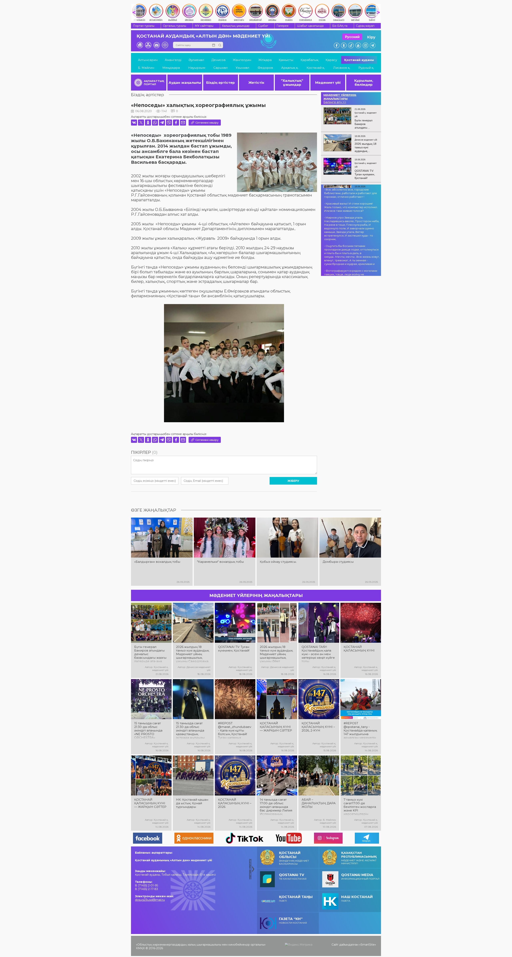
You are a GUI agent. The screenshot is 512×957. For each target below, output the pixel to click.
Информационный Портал (360, 876)
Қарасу (331, 60)
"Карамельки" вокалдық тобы (220, 562)
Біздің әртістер (147, 94)
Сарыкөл (220, 68)
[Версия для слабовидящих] (165, 45)
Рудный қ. (366, 68)
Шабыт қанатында (310, 26)
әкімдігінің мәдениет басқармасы (294, 858)
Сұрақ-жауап (365, 26)
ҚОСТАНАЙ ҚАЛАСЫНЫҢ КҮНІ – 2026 (234, 803)
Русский (352, 37)
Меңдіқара (171, 68)
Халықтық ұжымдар (236, 26)
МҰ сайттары (204, 26)
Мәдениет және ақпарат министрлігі (359, 858)
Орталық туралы (174, 26)
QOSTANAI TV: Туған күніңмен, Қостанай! (233, 648)
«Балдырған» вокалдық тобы (157, 562)
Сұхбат (263, 26)
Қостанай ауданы (359, 60)
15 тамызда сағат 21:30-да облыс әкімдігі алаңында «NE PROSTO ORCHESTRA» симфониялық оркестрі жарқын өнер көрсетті (148, 730)
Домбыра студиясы (338, 562)
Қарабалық (309, 60)
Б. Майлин (146, 68)
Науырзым (196, 68)
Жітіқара (265, 60)
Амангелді (173, 60)
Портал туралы (143, 26)
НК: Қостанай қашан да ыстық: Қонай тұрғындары (192, 803)
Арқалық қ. (289, 68)
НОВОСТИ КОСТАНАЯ (293, 920)
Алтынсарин (148, 60)
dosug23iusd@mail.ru (150, 900)
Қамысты (286, 60)
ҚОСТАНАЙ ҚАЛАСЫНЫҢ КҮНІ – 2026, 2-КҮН (318, 726)
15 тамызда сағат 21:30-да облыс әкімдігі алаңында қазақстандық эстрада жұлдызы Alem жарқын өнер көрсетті (191, 730)
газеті (296, 898)
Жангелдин (242, 60)
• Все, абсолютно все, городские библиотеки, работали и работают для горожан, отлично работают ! (350, 193)
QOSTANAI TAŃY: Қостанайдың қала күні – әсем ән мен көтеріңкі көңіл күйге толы (318, 654)
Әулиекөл (196, 60)
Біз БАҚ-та (339, 26)
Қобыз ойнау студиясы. (278, 562)
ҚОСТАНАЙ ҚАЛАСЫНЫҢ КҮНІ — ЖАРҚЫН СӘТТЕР (276, 726)
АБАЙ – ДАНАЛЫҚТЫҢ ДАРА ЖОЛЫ (319, 803)
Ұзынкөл (242, 68)
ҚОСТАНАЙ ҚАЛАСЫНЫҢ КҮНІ (359, 648)
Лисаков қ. (341, 68)
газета (357, 898)
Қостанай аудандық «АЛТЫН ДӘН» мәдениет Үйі (203, 36)
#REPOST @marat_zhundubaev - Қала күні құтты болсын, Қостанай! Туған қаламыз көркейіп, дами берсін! (234, 730)
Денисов (218, 60)
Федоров (265, 68)
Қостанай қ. (316, 68)
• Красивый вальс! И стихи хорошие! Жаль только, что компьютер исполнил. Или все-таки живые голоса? (351, 207)
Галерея (282, 26)
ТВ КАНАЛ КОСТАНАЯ (292, 876)
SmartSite (368, 944)
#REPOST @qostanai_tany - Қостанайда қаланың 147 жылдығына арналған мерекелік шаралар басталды (360, 730)
